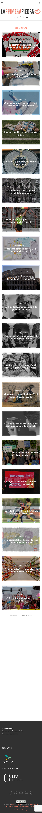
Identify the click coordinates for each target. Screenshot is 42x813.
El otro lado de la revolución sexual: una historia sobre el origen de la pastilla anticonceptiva (21, 424)
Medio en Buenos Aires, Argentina (21, 810)
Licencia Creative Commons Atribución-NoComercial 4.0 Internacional (22, 805)
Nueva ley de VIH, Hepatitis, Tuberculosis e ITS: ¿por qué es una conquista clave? (21, 483)
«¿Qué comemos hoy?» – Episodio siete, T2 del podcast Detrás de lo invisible (21, 570)
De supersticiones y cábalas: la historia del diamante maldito (21, 162)
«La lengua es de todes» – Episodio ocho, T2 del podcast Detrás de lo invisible (21, 541)
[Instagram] (20, 17)
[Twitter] (17, 17)
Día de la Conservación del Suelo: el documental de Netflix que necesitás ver (21, 453)
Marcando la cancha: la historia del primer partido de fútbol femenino (21, 191)
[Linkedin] (23, 17)
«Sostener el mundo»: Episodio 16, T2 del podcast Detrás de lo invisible (21, 250)
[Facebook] (14, 17)
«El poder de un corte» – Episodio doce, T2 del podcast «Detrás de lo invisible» (21, 395)
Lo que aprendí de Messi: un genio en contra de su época (21, 133)
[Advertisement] (21, 642)
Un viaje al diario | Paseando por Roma (21, 279)
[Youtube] (27, 17)
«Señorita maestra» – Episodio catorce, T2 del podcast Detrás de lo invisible (21, 337)
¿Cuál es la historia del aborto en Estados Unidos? (21, 599)
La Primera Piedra (16, 804)
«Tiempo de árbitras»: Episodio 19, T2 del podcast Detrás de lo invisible (21, 221)
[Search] (40, 3)
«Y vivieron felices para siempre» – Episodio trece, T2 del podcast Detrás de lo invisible (21, 366)
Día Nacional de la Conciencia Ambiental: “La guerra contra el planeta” (21, 308)
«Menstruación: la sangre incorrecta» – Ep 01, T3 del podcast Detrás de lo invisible (21, 104)
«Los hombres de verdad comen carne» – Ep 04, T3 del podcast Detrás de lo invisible (21, 46)
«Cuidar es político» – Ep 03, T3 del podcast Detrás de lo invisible (21, 75)
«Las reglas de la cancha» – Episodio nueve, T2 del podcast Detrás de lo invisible (21, 512)
